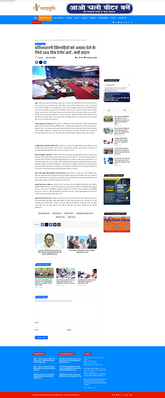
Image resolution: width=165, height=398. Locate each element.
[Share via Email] (55, 224)
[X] (40, 62)
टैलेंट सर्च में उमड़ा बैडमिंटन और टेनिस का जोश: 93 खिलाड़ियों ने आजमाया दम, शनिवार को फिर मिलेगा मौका (43, 282)
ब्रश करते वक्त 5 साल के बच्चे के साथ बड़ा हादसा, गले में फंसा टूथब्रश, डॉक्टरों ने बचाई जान (122, 161)
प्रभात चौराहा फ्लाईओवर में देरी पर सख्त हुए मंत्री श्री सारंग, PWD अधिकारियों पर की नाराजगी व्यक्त (65, 281)
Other (113, 18)
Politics (84, 18)
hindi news (57, 213)
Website (69, 329)
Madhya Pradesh (45, 18)
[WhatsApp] (93, 388)
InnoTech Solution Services (72, 395)
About (130, 395)
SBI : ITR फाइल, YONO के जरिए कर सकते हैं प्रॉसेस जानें (116, 99)
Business (93, 18)
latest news (69, 213)
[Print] (59, 224)
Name (37, 322)
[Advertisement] (82, 30)
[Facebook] (36, 62)
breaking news (44, 213)
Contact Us (122, 18)
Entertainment (103, 18)
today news (61, 217)
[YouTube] (89, 388)
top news (72, 217)
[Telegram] (91, 388)
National (69, 18)
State (76, 18)
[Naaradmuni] (44, 8)
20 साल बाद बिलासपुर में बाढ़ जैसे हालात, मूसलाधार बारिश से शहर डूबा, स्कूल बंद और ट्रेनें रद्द (122, 151)
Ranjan (40, 58)
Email (37, 329)
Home (35, 18)
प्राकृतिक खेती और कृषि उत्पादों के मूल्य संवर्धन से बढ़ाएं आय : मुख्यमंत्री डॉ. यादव (87, 281)
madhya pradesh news (85, 213)
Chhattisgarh (58, 18)
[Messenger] (45, 62)
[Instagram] (95, 388)
